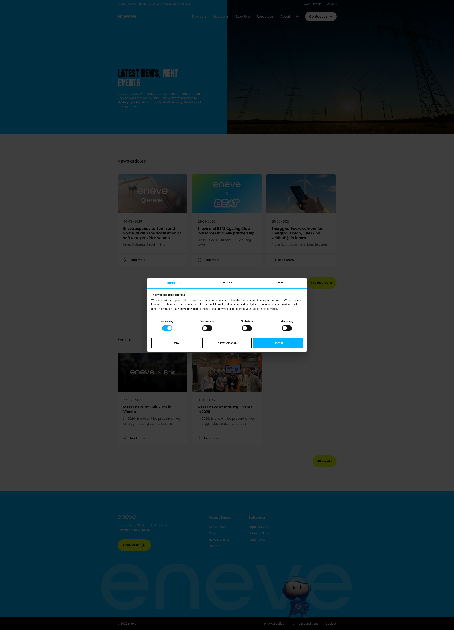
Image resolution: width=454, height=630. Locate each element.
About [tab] (280, 282)
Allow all (278, 342)
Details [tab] (227, 282)
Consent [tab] (173, 283)
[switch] (207, 328)
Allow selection (227, 342)
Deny (176, 342)
